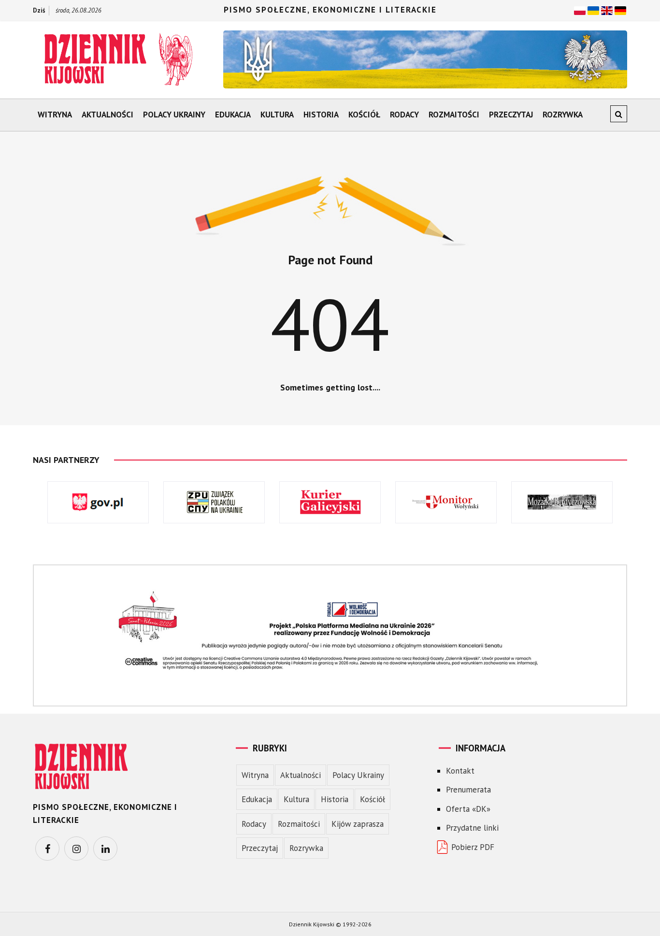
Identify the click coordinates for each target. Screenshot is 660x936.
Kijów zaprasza (357, 824)
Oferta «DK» (468, 809)
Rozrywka (563, 114)
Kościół (364, 114)
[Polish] (580, 9)
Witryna (55, 114)
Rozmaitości (454, 114)
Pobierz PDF (472, 847)
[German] (620, 9)
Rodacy (404, 114)
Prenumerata (468, 789)
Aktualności (107, 114)
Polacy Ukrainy (174, 114)
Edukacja (233, 114)
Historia (321, 114)
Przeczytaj (511, 114)
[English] (607, 9)
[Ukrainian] (593, 9)
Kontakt (460, 770)
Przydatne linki (472, 827)
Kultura (277, 114)
